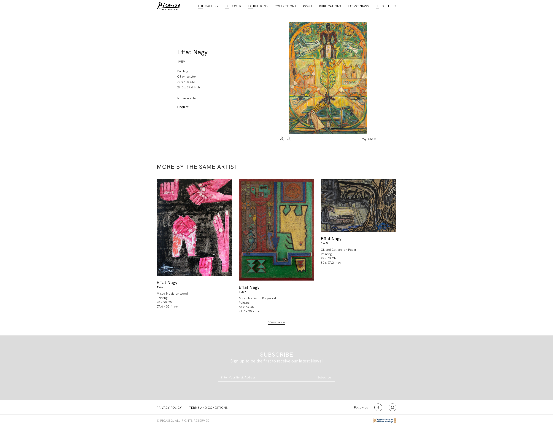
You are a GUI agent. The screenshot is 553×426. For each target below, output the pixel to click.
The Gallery (208, 6)
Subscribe (324, 377)
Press (307, 6)
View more (276, 322)
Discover (233, 6)
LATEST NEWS (358, 6)
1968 (324, 243)
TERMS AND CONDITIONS (208, 408)
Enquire (183, 107)
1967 (160, 287)
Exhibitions (258, 6)
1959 (242, 292)
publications (330, 6)
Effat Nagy (192, 52)
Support (382, 6)
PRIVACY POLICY (169, 408)
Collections (285, 6)
